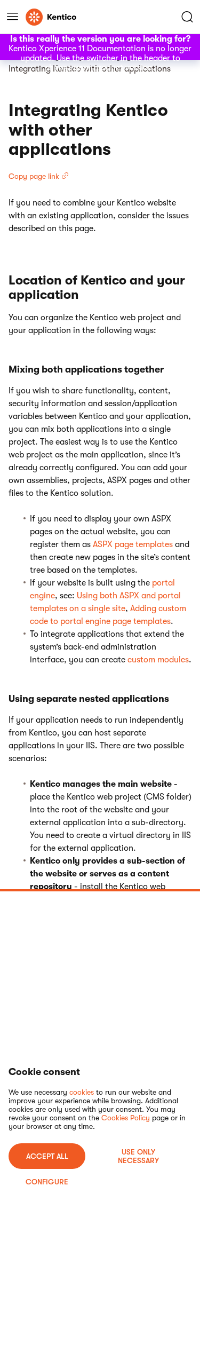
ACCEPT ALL (47, 1156)
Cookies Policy (125, 1117)
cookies (81, 1092)
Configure (47, 1181)
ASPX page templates (133, 544)
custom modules (158, 660)
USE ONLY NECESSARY (138, 1156)
